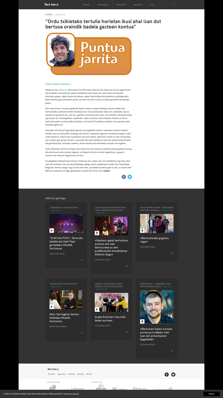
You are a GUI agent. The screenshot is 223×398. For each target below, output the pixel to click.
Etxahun (63, 90)
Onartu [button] (211, 394)
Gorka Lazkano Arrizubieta (58, 84)
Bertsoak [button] (121, 4)
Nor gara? (51, 374)
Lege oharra (61, 374)
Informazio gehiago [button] (71, 394)
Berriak (89, 374)
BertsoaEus (55, 4)
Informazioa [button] (102, 4)
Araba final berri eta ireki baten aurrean (110, 318)
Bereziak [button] (138, 4)
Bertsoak (72, 374)
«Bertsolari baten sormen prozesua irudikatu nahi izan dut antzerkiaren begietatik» (156, 334)
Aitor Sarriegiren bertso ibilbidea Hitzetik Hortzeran (64, 318)
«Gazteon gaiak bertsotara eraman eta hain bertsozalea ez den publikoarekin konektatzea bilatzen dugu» (111, 247)
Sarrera (86, 4)
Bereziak (81, 374)
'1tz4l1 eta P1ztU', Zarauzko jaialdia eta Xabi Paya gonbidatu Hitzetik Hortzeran (66, 243)
